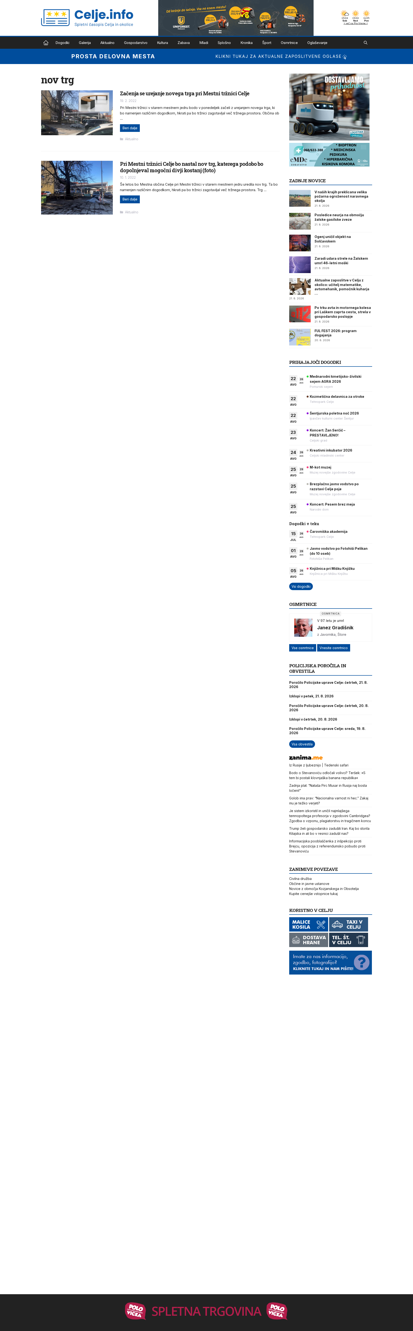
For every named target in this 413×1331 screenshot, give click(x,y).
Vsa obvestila (302, 744)
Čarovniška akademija (329, 531)
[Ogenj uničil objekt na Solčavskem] (300, 243)
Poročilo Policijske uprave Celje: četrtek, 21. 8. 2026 (328, 684)
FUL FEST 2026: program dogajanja (336, 333)
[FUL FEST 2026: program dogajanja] (300, 337)
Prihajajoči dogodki (315, 362)
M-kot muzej (320, 467)
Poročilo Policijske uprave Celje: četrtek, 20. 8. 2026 (329, 708)
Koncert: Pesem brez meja (332, 504)
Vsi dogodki (301, 586)
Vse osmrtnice (303, 648)
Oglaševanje (317, 42)
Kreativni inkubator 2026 (331, 450)
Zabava (184, 42)
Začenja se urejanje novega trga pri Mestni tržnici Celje (184, 93)
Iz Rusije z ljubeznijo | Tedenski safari (318, 765)
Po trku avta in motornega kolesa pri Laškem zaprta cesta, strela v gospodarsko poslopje (343, 312)
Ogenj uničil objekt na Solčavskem (333, 239)
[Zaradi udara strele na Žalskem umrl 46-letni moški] (300, 264)
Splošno (224, 42)
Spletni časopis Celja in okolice (46, 43)
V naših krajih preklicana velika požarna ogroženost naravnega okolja (341, 196)
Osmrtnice (289, 42)
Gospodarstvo (135, 42)
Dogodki (62, 42)
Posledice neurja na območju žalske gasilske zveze (339, 217)
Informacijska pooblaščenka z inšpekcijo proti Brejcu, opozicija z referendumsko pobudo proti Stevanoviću (327, 846)
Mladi (203, 42)
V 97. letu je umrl (330, 621)
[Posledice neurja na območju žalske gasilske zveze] (300, 221)
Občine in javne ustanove (309, 884)
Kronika (246, 42)
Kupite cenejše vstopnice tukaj (313, 894)
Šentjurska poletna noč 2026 (334, 413)
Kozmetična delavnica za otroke (337, 396)
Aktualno (107, 42)
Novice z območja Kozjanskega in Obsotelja (324, 889)
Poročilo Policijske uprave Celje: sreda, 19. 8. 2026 (327, 731)
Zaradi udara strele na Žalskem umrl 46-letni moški (341, 260)
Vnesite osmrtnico (334, 648)
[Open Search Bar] (365, 43)
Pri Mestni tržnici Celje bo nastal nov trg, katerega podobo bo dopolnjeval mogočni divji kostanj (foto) (191, 166)
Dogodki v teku (304, 523)
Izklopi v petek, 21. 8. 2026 (311, 696)
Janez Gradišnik (335, 627)
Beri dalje (129, 128)
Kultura (162, 42)
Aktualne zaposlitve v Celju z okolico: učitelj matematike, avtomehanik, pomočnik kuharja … (342, 286)
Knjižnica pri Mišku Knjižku (332, 568)
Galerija (85, 42)
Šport (266, 42)
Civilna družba (300, 879)
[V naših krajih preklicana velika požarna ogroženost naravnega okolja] (300, 198)
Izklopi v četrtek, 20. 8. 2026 (313, 719)
